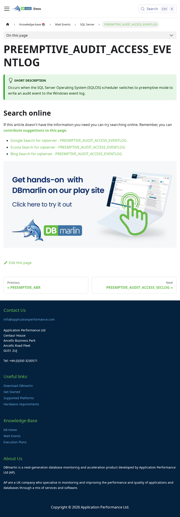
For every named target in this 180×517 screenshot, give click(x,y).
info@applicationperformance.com (29, 319)
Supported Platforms (19, 398)
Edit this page (20, 262)
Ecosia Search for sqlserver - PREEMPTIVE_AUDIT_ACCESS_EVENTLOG (68, 147)
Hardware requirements (21, 404)
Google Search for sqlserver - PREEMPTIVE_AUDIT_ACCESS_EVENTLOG (69, 140)
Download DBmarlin (18, 386)
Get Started (12, 392)
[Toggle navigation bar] (7, 8)
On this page (17, 35)
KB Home (10, 430)
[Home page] (8, 24)
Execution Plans (15, 442)
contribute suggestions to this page (35, 130)
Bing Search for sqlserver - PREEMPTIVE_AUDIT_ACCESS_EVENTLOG (66, 153)
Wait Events (12, 436)
